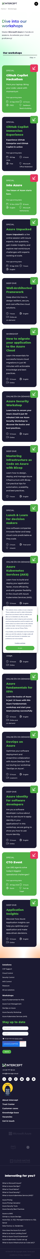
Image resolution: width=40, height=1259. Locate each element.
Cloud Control (7, 973)
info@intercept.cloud (10, 1073)
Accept (20, 648)
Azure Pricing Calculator (11, 1203)
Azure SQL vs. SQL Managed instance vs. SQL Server (19, 1221)
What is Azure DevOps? (11, 1186)
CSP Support (7, 969)
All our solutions (8, 990)
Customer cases (10, 1108)
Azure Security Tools (10, 1206)
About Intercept (10, 1100)
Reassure (5, 986)
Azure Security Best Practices (13, 1209)
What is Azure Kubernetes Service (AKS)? (17, 1195)
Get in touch (8, 1121)
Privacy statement (24, 1255)
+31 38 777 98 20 (8, 1070)
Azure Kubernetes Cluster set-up (14, 1239)
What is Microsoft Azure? (11, 1183)
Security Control (8, 977)
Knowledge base (10, 1113)
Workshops (7, 995)
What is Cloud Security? (11, 1192)
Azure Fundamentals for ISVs (13, 1000)
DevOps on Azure (9, 1008)
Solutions (7, 965)
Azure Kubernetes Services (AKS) (14, 1016)
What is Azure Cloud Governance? (15, 1236)
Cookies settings (20, 643)
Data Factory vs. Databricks (12, 1226)
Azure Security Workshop (11, 1012)
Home (3, 9)
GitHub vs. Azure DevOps (11, 1217)
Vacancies (7, 1117)
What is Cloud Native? (10, 1189)
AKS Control (7, 981)
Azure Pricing (7, 1200)
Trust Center (8, 1104)
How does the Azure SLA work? (14, 1230)
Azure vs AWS (7, 1213)
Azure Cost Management (11, 1004)
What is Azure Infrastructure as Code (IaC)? (18, 1243)
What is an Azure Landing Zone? (14, 1233)
